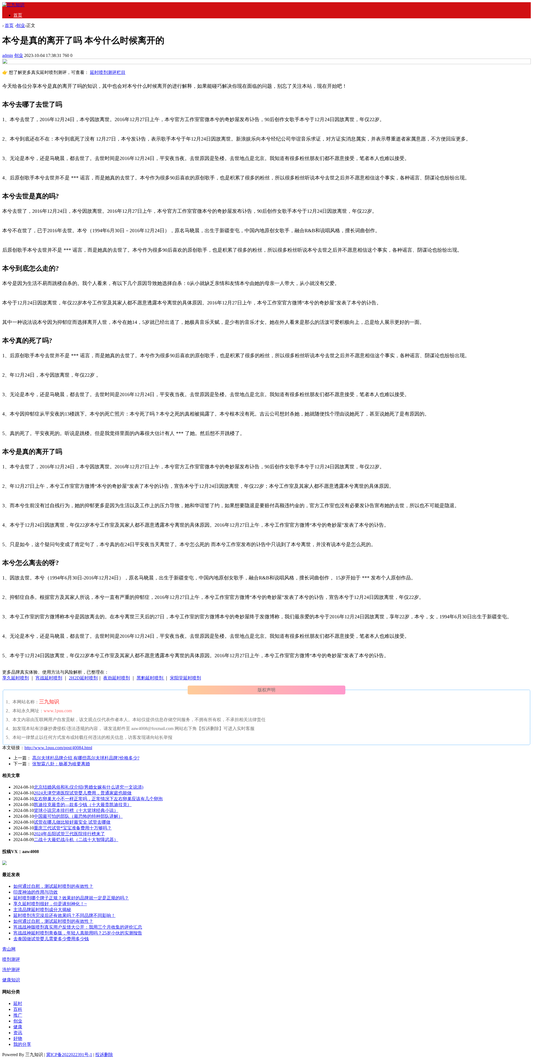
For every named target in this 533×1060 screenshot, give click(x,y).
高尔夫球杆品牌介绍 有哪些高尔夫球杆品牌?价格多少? (85, 758)
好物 (17, 1038)
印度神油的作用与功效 (35, 892)
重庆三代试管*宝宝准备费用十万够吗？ (73, 828)
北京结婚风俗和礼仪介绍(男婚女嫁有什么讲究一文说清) (88, 787)
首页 (17, 15)
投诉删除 (104, 1054)
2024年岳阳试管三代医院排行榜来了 (69, 833)
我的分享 (22, 1044)
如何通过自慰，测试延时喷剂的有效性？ (53, 886)
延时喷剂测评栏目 (107, 72)
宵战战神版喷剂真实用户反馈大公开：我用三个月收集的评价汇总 (77, 927)
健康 (17, 1026)
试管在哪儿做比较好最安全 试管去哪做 (72, 822)
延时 (17, 1003)
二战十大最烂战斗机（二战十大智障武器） (76, 839)
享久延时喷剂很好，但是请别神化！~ (50, 903)
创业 (20, 25)
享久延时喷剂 (15, 678)
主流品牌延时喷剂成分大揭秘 (42, 909)
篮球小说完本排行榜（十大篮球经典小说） (76, 810)
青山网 (9, 949)
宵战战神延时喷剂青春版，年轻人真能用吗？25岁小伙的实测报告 (77, 933)
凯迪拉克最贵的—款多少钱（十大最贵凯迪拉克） (83, 804)
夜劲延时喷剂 (116, 678)
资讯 (17, 1032)
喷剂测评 (11, 959)
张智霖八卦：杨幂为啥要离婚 (61, 763)
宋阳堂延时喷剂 (185, 678)
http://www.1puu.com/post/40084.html (58, 747)
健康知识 (11, 980)
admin (7, 55)
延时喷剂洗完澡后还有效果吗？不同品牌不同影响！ (64, 915)
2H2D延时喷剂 (83, 678)
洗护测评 (11, 969)
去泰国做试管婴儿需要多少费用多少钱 (51, 938)
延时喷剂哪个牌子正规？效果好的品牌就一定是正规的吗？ (71, 898)
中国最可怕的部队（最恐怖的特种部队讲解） (78, 816)
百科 (17, 1009)
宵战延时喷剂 (49, 678)
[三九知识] (13, 4)
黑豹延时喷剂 (150, 678)
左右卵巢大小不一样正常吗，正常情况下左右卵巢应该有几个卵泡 (98, 798)
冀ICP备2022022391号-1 (69, 1054)
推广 (17, 1015)
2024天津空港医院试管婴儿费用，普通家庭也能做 (83, 793)
